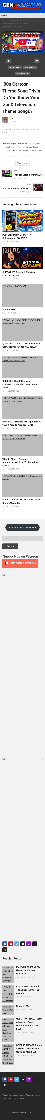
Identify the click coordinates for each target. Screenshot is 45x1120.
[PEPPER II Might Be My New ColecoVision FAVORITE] (8, 974)
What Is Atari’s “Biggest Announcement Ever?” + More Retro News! (21, 462)
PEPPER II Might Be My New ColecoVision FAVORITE (28, 970)
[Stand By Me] (8, 1010)
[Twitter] (16, 943)
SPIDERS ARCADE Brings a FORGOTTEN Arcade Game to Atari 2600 (20, 384)
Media (28, 129)
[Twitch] (28, 943)
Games (22, 129)
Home (4, 21)
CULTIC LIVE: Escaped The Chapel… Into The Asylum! (27, 990)
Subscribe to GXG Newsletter (22, 527)
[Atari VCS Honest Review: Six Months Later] (22, 190)
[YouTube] (10, 943)
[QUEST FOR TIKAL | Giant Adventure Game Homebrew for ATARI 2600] (8, 1030)
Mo (11, 118)
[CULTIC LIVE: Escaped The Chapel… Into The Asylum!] (8, 994)
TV (31, 129)
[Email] (22, 943)
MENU (5, 16)
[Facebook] (4, 943)
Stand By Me (8, 309)
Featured (13, 21)
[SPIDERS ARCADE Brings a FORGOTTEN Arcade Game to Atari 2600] (8, 1054)
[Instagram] (4, 949)
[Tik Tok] (34, 943)
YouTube (36, 129)
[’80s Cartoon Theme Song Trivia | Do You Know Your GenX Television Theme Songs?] (22, 221)
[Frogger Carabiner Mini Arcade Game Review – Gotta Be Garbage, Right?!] (22, 177)
